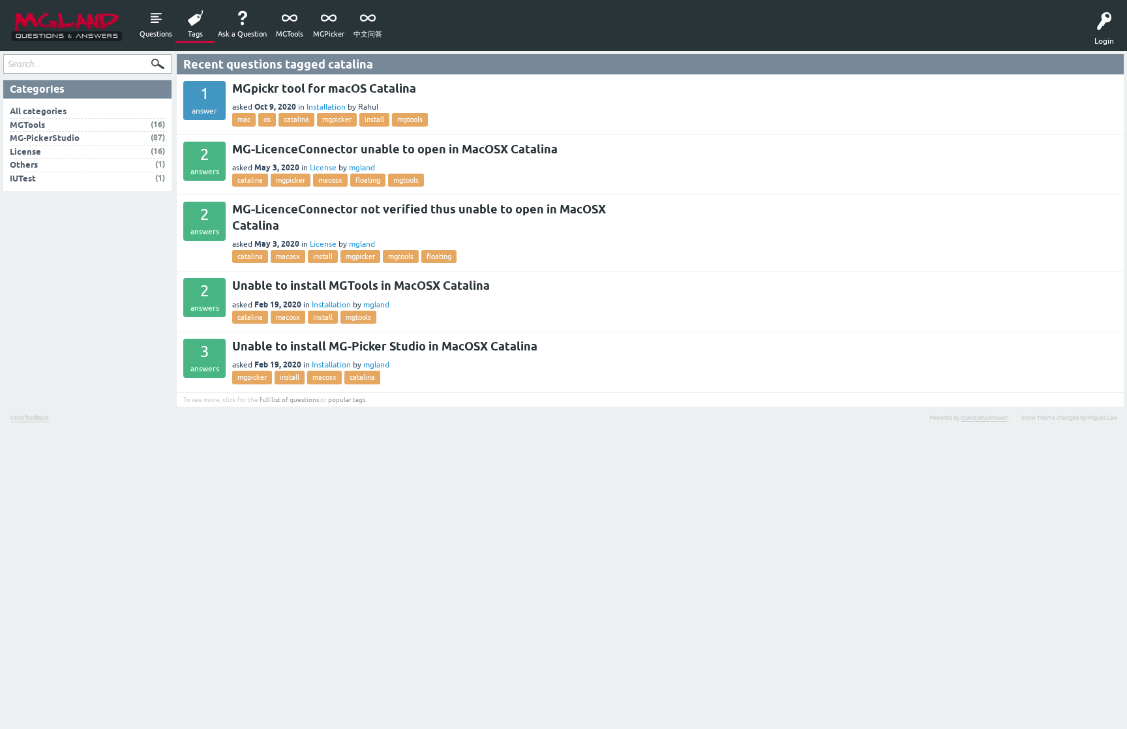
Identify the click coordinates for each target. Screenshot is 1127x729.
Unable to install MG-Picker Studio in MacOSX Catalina (384, 346)
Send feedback (29, 417)
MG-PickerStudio (45, 138)
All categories (38, 111)
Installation (326, 107)
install (374, 119)
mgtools (410, 119)
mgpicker (337, 119)
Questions (156, 34)
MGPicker (328, 34)
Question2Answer (984, 417)
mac (243, 119)
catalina (296, 119)
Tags (195, 34)
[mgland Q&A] (67, 26)
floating (367, 180)
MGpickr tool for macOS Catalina (324, 88)
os (267, 119)
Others (24, 165)
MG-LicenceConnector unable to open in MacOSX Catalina (395, 149)
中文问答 (367, 34)
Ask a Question (242, 34)
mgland (362, 167)
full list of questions (289, 399)
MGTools (289, 34)
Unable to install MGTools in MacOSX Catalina (361, 285)
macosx (330, 180)
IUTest (23, 178)
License (323, 167)
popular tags (346, 399)
